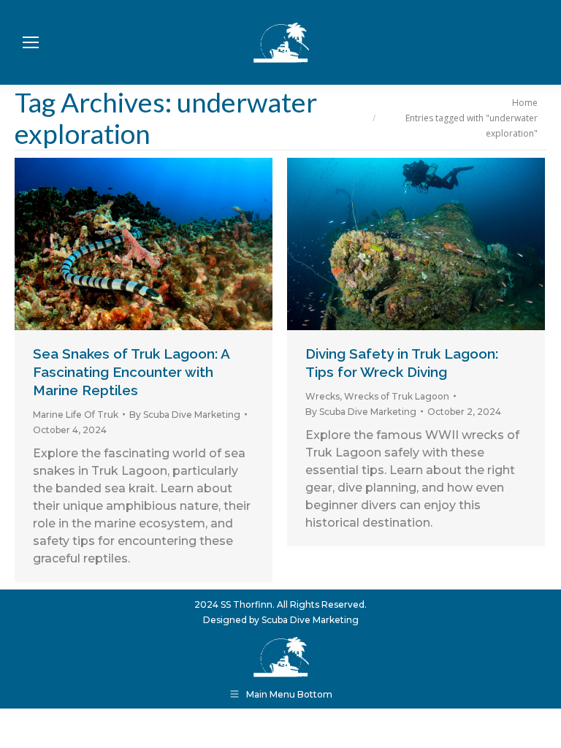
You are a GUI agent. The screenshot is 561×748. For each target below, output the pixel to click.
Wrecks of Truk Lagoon (396, 396)
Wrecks (322, 396)
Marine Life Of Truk (75, 414)
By (184, 414)
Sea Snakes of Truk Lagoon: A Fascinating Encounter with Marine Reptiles (131, 372)
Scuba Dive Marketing (310, 619)
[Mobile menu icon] (30, 42)
